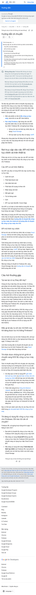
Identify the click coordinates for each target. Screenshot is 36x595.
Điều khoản (4, 586)
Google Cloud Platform (8, 573)
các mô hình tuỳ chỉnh (8, 258)
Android (3, 532)
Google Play (4, 549)
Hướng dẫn (6, 8)
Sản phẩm (11, 26)
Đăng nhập (30, 2)
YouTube (4, 524)
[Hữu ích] (29, 30)
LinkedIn (3, 518)
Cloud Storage (17, 131)
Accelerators (5, 499)
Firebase (3, 538)
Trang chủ (4, 26)
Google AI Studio (6, 541)
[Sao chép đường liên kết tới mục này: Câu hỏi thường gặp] (23, 275)
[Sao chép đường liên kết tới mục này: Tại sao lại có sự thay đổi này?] (28, 280)
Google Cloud (5, 547)
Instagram (4, 515)
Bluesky (3, 512)
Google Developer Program (9, 490)
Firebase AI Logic (13, 94)
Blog (2, 509)
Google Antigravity (6, 544)
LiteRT (32, 135)
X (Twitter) (4, 521)
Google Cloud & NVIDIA (7, 501)
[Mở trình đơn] (3, 2)
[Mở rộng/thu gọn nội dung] (13, 42)
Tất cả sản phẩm (6, 579)
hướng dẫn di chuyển (23, 266)
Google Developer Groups (8, 493)
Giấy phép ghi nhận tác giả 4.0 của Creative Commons (18, 470)
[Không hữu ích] (32, 30)
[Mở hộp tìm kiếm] (25, 2)
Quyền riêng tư (14, 586)
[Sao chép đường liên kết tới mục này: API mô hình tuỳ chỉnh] (21, 229)
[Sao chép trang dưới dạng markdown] (9, 37)
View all (3, 552)
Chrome (3, 535)
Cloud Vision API (15, 98)
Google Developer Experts (8, 496)
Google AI (4, 576)
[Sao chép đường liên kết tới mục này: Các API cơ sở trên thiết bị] (25, 167)
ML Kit (12, 2)
